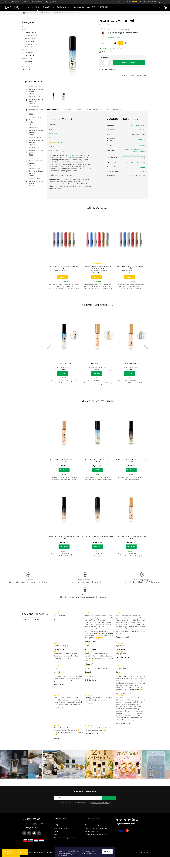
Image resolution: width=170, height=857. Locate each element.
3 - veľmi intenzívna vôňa (136, 162)
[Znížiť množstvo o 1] (102, 62)
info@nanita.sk (161, 2)
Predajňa (25, 2)
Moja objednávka (51, 2)
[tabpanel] (64, 254)
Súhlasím (107, 851)
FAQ (5, 2)
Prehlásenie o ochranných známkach (65, 838)
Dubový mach (127, 156)
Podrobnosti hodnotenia (124, 29)
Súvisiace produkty (92, 109)
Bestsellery (28, 61)
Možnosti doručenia (108, 52)
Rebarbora (140, 156)
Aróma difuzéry (30, 55)
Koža (134, 156)
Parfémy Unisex (30, 38)
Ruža (143, 158)
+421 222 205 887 (147, 2)
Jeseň (143, 167)
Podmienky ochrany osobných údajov (96, 828)
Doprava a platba (37, 2)
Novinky (24, 27)
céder (62, 166)
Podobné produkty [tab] (112, 109)
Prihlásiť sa (108, 798)
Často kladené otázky (60, 828)
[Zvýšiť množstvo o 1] (109, 62)
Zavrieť (112, 75)
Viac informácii (62, 856)
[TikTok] (34, 833)
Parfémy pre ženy (30, 33)
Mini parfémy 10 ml (31, 44)
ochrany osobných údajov (100, 803)
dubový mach (69, 151)
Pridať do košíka (128, 62)
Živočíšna (141, 152)
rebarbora (53, 133)
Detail (62, 277)
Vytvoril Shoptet (143, 852)
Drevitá (135, 149)
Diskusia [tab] (79, 109)
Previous (49, 251)
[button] (64, 469)
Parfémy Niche (29, 41)
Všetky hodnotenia (31, 619)
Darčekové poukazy (28, 67)
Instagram (29, 833)
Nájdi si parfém (14, 2)
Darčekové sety (30, 47)
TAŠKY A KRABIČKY (28, 69)
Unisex (142, 145)
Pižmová (141, 149)
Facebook (24, 833)
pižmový (70, 155)
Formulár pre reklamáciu (92, 831)
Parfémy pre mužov (31, 35)
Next (146, 251)
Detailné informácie (114, 37)
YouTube (39, 833)
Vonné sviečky (29, 52)
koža (51, 151)
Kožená (134, 152)
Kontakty (56, 831)
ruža (64, 142)
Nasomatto (141, 139)
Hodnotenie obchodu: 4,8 (123, 2)
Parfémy (25, 30)
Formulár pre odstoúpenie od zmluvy (96, 834)
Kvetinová (128, 149)
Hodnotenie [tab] (67, 109)
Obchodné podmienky (92, 825)
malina (60, 142)
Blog (55, 834)
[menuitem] (27, 7)
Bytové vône (26, 50)
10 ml (143, 171)
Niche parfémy (29, 64)
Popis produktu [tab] (53, 109)
